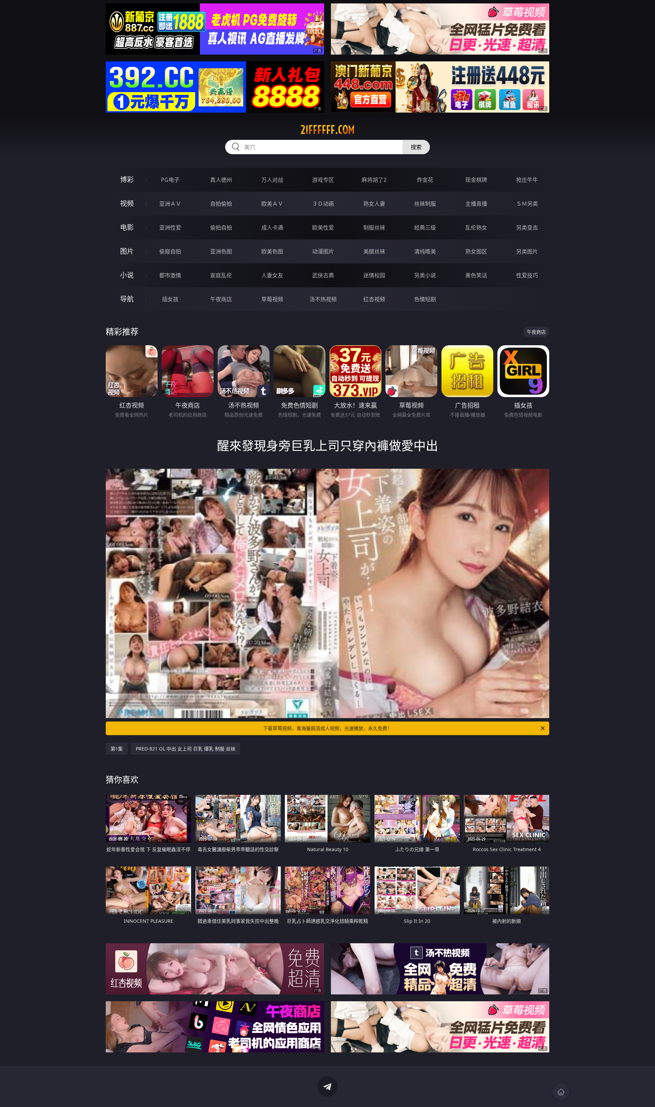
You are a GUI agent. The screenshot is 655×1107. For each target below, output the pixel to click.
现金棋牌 (476, 180)
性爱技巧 (527, 275)
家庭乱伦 (221, 275)
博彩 (127, 179)
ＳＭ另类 (527, 203)
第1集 (117, 748)
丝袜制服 (425, 203)
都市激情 (170, 275)
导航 (127, 299)
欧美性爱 (323, 227)
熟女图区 (476, 251)
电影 (127, 227)
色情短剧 (425, 299)
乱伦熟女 (476, 227)
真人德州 (221, 180)
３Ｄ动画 (323, 203)
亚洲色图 (221, 251)
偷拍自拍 (221, 227)
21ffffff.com (328, 129)
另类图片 (527, 251)
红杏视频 (374, 299)
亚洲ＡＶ (170, 203)
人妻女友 (272, 275)
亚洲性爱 (170, 227)
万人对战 (272, 180)
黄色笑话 (476, 275)
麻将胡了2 (374, 180)
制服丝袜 (374, 227)
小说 (127, 275)
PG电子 (170, 180)
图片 (127, 251)
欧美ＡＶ (272, 203)
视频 (127, 203)
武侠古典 (323, 275)
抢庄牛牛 (527, 180)
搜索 (416, 147)
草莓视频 (272, 299)
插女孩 (170, 299)
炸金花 (425, 180)
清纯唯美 (425, 251)
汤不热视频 (323, 299)
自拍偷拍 (221, 203)
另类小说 (425, 275)
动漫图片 (323, 251)
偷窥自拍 (170, 251)
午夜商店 (221, 299)
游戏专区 (323, 180)
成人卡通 (272, 227)
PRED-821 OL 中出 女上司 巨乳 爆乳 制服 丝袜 (185, 748)
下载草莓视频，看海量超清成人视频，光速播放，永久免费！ (327, 728)
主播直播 (476, 203)
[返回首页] (561, 1092)
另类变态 (527, 227)
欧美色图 (272, 251)
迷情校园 (374, 275)
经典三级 (425, 227)
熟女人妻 (374, 203)
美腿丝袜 (374, 251)
